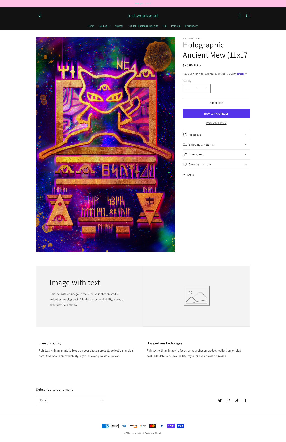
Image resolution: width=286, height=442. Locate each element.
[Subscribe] (101, 400)
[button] (40, 15)
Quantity (187, 81)
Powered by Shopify (153, 433)
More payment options (216, 123)
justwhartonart (138, 433)
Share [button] (190, 174)
